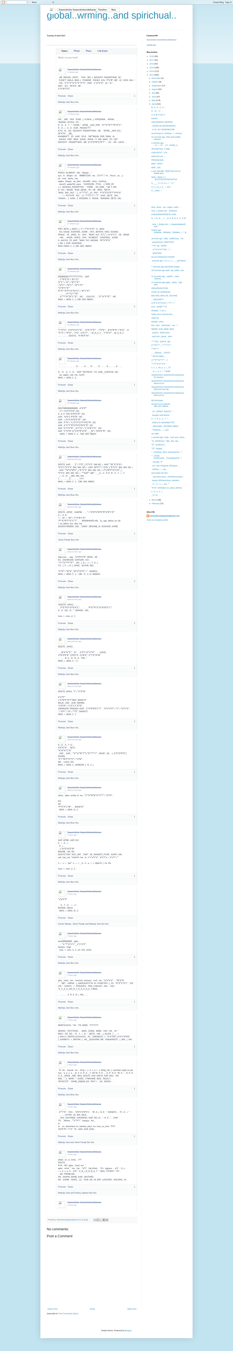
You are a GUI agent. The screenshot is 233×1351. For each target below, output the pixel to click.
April (154, 104)
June (154, 97)
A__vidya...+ (156, 190)
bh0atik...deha (157, 322)
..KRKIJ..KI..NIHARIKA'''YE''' (163, 423)
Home (92, 1309)
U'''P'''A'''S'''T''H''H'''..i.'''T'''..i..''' (163, 303)
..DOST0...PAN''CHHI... (161, 333)
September (157, 86)
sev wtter (155, 434)
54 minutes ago (73, 403)
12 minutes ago (73, 114)
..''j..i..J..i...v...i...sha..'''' (160, 484)
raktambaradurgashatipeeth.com (165, 516)
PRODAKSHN (157, 160)
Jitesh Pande (64, 540)
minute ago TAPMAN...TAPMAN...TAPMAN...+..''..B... (168, 232)
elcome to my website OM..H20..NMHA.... (160, 405)
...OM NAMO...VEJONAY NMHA (164, 426)
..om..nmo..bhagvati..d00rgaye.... (165, 466)
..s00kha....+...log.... (159, 469)
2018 (151, 56)
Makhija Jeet (64, 102)
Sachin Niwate (64, 924)
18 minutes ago (73, 167)
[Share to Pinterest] (107, 1219)
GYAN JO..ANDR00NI (160, 292)
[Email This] (95, 1219)
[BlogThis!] (98, 1219)
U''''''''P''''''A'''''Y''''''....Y (159, 360)
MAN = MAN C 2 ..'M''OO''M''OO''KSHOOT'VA (164, 178)
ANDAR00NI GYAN (159, 288)
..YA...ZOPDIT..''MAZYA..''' (162, 411)
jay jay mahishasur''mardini (163, 257)
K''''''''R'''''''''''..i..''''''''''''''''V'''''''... (161, 345)
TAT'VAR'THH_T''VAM (160, 149)
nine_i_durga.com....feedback (164, 211)
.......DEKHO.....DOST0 (160, 353)
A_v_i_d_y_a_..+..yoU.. (161, 187)
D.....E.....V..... (156, 111)
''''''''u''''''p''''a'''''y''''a (158, 364)
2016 (151, 64)
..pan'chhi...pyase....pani (161, 336)
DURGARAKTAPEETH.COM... (164, 214)
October (155, 82)
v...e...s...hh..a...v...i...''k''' (161, 368)
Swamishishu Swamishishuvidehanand (161, 40)
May (154, 100)
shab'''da (155, 318)
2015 (151, 68)
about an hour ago (74, 459)
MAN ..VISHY (157, 164)
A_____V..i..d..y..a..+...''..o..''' (163, 183)
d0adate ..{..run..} (158, 311)
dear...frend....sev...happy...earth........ (166, 207)
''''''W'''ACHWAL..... (159, 356)
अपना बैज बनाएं (151, 45)
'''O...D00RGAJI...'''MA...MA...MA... (165, 441)
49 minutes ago (73, 361)
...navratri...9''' (157, 462)
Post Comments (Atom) (68, 1314)
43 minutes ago (73, 325)
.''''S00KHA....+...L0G (160, 430)
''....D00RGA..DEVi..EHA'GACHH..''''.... (167, 452)
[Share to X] (101, 1219)
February (156, 503)
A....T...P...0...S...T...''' (159, 419)
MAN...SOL (156, 167)
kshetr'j (154, 118)
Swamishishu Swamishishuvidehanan (84, 69)
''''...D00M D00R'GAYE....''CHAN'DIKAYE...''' (166, 457)
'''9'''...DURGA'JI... (158, 445)
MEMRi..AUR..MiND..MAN (162, 329)
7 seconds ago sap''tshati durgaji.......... (167, 267)
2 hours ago (72, 835)
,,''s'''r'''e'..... (155, 495)
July (154, 93)
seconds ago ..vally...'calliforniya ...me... (168, 238)
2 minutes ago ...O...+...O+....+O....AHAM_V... (165, 144)
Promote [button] (62, 96)
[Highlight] (130, 68)
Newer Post (53, 1309)
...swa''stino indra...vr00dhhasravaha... (167, 477)
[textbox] (97, 58)
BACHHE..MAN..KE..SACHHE (164, 296)
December (156, 78)
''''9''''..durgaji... (157, 448)
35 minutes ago (73, 271)
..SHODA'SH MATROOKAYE (163, 126)
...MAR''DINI (156, 253)
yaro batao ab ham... (160, 473)
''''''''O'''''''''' (155, 349)
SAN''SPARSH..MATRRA (162, 122)
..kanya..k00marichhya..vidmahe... (166, 480)
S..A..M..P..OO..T (158, 115)
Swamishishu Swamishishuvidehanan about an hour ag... (167, 388)
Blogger (128, 1330)
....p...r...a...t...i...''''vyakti (160, 371)
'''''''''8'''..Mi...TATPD (159, 246)
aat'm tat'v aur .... (158, 156)
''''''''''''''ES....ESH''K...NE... (161, 342)
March (155, 500)
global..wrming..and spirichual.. (112, 15)
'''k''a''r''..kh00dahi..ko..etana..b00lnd (166, 488)
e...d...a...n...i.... (157, 491)
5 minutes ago (72, 72)
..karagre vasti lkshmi (160, 415)
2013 (151, 75)
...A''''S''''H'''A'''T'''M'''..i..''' (160, 250)
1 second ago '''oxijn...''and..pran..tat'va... (168, 437)
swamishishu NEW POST (162, 242)
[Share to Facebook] (104, 1219)
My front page (157, 400)
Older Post (131, 1309)
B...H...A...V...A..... (158, 107)
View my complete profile (157, 520)
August (155, 89)
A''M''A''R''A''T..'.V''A (159, 153)
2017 (151, 60)
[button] (77, 10)
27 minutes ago (73, 224)
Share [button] (70, 96)
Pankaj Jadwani (81, 1193)
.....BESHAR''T (157, 299)
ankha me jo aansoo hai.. (162, 314)
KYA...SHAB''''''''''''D (159, 307)
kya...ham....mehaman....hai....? (164, 325)
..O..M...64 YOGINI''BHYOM (163, 129)
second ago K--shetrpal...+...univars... (167, 133)
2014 (151, 71)
